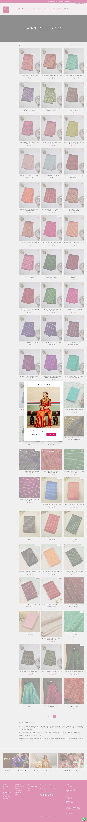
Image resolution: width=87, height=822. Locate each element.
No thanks (43, 437)
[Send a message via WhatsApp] (84, 819)
